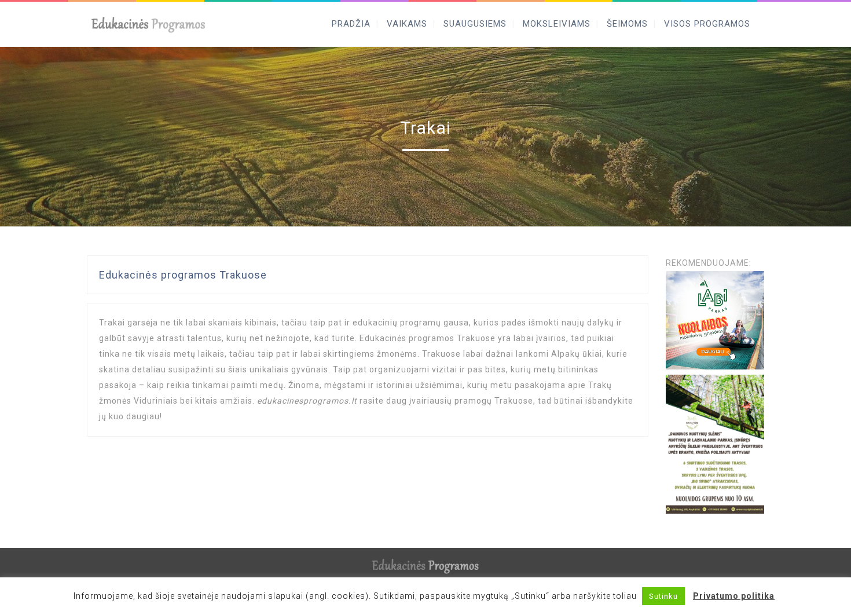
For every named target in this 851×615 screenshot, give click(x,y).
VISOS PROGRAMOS (707, 24)
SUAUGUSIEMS (475, 24)
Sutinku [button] (663, 596)
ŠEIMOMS (627, 24)
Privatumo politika (734, 596)
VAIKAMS (407, 24)
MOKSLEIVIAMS (556, 24)
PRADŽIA (351, 24)
